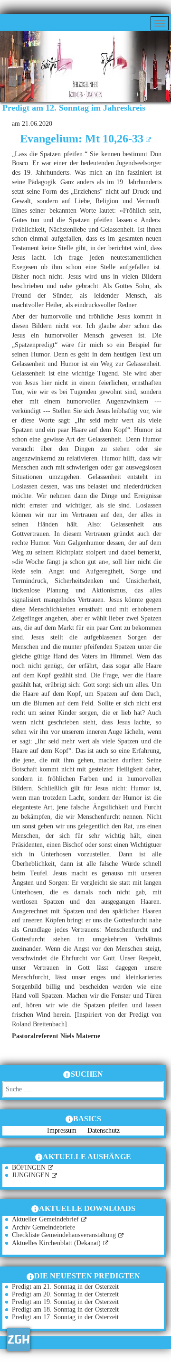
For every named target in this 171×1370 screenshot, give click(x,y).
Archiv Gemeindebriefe (43, 1227)
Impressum (62, 1130)
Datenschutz (103, 1130)
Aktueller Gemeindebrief (45, 1219)
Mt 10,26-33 (114, 138)
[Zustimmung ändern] (18, 1339)
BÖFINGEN (29, 1167)
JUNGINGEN (30, 1175)
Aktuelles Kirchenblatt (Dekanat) (56, 1243)
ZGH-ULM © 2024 (59, 1365)
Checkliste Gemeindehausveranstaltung (64, 1235)
